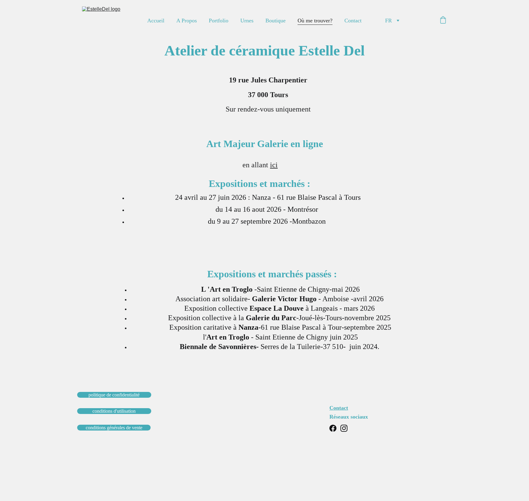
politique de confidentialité (114, 394)
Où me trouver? (315, 20)
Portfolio (218, 20)
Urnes (246, 20)
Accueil (155, 20)
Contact (353, 20)
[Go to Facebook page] (332, 428)
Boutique (275, 20)
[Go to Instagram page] (343, 428)
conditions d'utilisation (114, 411)
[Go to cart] (443, 20)
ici (274, 165)
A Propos (186, 20)
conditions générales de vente (114, 427)
